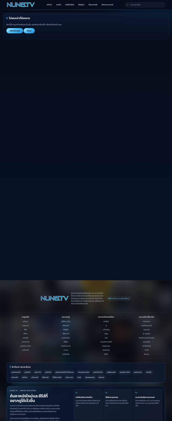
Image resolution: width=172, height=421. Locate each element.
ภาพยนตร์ (25, 325)
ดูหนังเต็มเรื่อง (98, 372)
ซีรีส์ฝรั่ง (65, 329)
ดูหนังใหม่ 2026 (25, 346)
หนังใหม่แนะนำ (66, 346)
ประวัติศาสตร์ (146, 346)
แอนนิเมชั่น (146, 342)
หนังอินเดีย (66, 354)
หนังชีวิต (106, 321)
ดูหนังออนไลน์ (15, 372)
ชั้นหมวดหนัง (93, 5)
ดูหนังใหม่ (48, 372)
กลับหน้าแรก (15, 30)
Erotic (66, 350)
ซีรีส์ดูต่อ (81, 5)
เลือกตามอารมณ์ (107, 5)
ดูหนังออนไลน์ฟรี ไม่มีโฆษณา (64, 372)
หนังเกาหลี (34, 377)
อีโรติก (25, 334)
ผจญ (106, 334)
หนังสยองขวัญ (89, 377)
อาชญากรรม (106, 346)
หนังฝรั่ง (25, 338)
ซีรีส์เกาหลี (66, 334)
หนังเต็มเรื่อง (69, 5)
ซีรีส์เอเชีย (66, 325)
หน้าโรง (49, 5)
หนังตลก (101, 377)
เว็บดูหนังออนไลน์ (83, 372)
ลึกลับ (106, 354)
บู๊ (106, 325)
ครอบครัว (146, 329)
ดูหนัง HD (38, 372)
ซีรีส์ (25, 329)
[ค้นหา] (128, 5)
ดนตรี (146, 350)
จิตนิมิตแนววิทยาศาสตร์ (146, 338)
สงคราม (146, 354)
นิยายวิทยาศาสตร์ (106, 342)
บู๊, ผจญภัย (146, 334)
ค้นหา (29, 30)
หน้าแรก (25, 321)
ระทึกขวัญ (106, 329)
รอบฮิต (58, 5)
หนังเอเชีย (25, 350)
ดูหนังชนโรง (66, 338)
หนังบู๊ (79, 377)
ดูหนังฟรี (27, 372)
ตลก (106, 338)
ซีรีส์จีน (66, 342)
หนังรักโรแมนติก (146, 325)
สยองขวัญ (106, 350)
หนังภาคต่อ (25, 342)
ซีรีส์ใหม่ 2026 (65, 321)
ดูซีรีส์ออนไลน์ (111, 372)
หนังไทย (24, 377)
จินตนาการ (146, 321)
